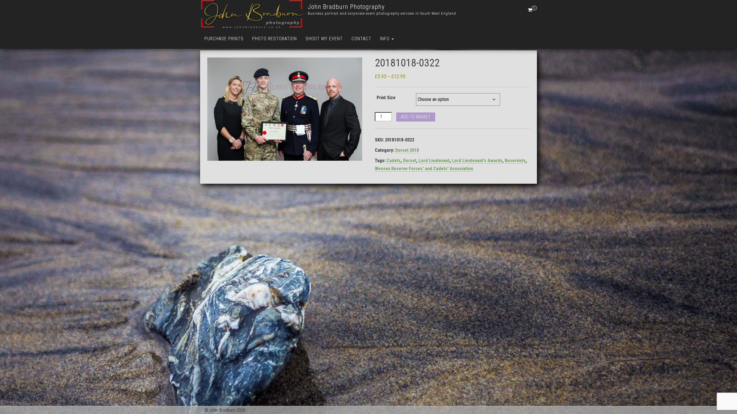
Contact (361, 38)
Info (385, 38)
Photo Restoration (274, 38)
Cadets (394, 160)
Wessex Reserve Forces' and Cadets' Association (424, 168)
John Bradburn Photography (346, 6)
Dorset (409, 160)
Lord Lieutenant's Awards (477, 160)
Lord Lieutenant (434, 160)
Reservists (515, 160)
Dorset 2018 (407, 150)
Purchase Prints (224, 38)
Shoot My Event (324, 38)
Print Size (386, 97)
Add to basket (416, 117)
